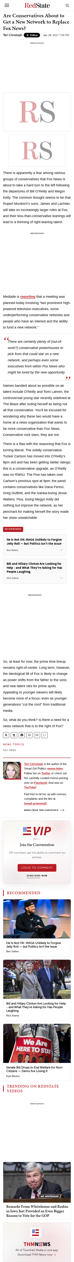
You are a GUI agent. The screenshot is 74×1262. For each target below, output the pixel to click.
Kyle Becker (13, 1076)
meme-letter (55, 768)
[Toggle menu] (7, 5)
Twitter (45, 773)
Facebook (40, 782)
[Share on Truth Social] (14, 735)
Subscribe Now (37, 876)
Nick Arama (12, 1015)
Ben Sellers (12, 951)
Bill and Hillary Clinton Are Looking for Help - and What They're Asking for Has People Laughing (36, 1007)
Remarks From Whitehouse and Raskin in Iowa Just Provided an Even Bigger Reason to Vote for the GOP (37, 1211)
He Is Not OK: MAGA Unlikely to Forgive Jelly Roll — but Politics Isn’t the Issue (33, 944)
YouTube (30, 787)
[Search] (67, 5)
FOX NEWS (9, 750)
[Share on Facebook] (22, 735)
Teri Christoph (12, 35)
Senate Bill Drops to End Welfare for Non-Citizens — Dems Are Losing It (34, 1069)
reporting (27, 297)
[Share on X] (6, 735)
